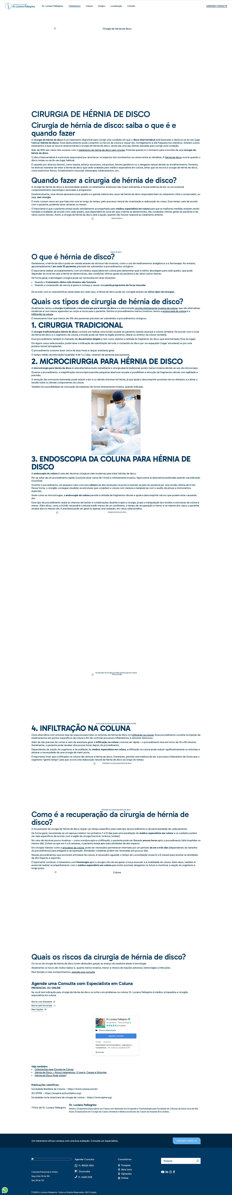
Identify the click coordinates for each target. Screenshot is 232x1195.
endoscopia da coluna (174, 311)
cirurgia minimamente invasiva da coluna (156, 308)
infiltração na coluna (42, 314)
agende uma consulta (83, 971)
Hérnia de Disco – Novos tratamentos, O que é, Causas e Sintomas (71, 1072)
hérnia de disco (173, 157)
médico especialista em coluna (126, 167)
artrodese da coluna (73, 847)
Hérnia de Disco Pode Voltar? (50, 1075)
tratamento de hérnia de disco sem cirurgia (102, 150)
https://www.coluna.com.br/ (83, 1088)
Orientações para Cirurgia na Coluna (54, 1069)
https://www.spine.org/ (99, 1097)
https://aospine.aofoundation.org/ (63, 1093)
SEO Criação (90, 1192)
